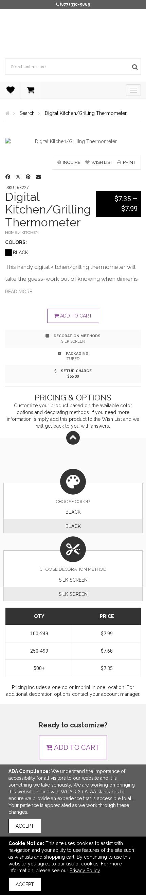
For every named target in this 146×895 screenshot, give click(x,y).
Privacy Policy (85, 870)
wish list (101, 162)
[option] (73, 141)
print (129, 162)
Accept (25, 826)
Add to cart (75, 316)
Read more (18, 291)
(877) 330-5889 (75, 4)
